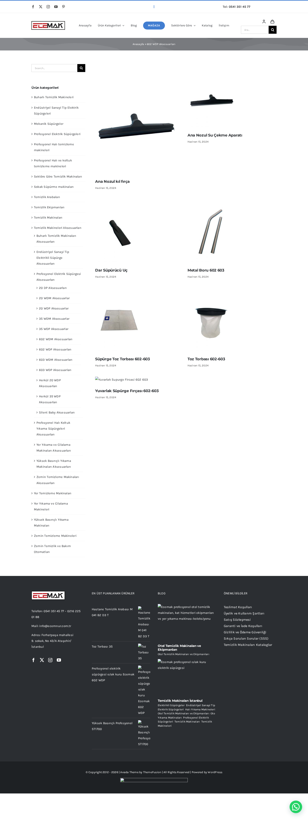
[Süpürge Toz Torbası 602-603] (119, 291)
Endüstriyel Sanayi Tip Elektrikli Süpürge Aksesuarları (52, 257)
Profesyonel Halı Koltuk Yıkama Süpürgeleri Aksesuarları (53, 428)
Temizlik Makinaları (48, 217)
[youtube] (56, 6)
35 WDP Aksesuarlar (53, 329)
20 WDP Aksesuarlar (54, 308)
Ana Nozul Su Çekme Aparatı (215, 135)
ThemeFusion (152, 772)
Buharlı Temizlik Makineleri (54, 97)
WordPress (215, 772)
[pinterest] (63, 6)
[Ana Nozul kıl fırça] (137, 67)
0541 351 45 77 (239, 7)
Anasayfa (138, 44)
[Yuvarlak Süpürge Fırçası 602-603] (121, 379)
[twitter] (40, 6)
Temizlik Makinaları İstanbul (180, 701)
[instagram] (48, 6)
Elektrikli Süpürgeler (171, 705)
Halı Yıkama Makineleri (200, 709)
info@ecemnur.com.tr (55, 626)
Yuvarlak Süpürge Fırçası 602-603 (127, 391)
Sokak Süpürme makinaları (54, 187)
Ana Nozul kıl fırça (112, 181)
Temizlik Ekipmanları (49, 207)
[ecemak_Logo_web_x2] (48, 22)
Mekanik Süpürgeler (48, 124)
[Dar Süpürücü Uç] (119, 202)
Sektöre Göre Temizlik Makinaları (58, 176)
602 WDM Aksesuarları (55, 339)
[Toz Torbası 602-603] (212, 291)
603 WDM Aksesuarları (55, 360)
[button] (296, 807)
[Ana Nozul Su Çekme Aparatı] (212, 67)
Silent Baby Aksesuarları (57, 412)
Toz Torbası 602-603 (206, 359)
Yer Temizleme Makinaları (52, 493)
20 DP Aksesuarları (53, 288)
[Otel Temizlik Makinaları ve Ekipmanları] (187, 622)
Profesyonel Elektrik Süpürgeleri (57, 134)
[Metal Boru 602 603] (212, 202)
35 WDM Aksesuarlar (54, 319)
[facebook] (33, 6)
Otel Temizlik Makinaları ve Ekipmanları (179, 648)
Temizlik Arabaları (47, 197)
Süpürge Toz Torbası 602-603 (122, 359)
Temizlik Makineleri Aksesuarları (57, 228)
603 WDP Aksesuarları (55, 370)
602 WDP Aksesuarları (55, 349)
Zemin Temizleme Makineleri (55, 536)
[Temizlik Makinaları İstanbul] (187, 677)
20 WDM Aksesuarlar (54, 298)
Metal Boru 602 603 (206, 270)
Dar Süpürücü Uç (111, 270)
